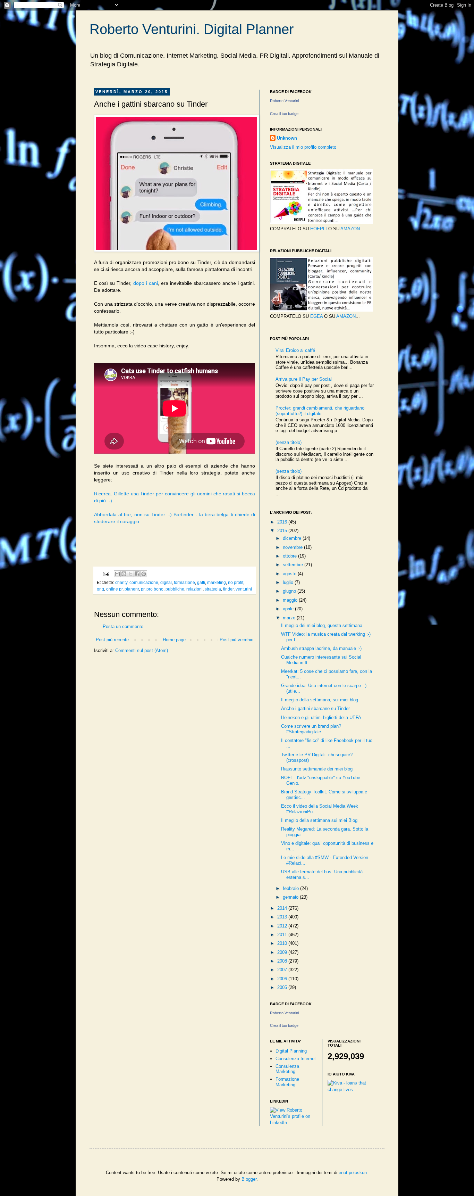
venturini (244, 589)
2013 (282, 916)
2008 (282, 961)
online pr (114, 589)
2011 (282, 934)
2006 (282, 978)
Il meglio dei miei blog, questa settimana (321, 625)
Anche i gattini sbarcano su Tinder (315, 708)
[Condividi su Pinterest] (143, 573)
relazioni (194, 589)
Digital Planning (291, 1051)
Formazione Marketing (287, 1082)
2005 (282, 987)
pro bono (154, 589)
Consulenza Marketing (287, 1069)
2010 (282, 943)
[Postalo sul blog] (123, 573)
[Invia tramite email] (117, 573)
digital (166, 582)
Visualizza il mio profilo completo (303, 147)
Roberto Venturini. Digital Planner (192, 29)
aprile (289, 608)
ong (100, 589)
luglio (289, 582)
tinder (228, 589)
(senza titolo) (289, 442)
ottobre (290, 556)
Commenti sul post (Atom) (141, 650)
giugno (290, 591)
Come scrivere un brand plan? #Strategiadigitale (311, 729)
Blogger (249, 1179)
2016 (282, 522)
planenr (132, 589)
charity (121, 582)
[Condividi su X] (130, 573)
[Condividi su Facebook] (137, 573)
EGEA (316, 316)
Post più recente (112, 639)
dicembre (293, 538)
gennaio (291, 897)
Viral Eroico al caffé (295, 350)
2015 (282, 530)
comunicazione (143, 582)
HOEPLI (318, 228)
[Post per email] (105, 573)
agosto (290, 573)
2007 (282, 969)
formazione (184, 582)
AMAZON (350, 228)
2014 (282, 908)
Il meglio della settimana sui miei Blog (319, 820)
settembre (293, 564)
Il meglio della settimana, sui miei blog (319, 699)
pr (142, 589)
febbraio (291, 888)
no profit (235, 582)
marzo (290, 617)
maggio (291, 600)
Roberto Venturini (284, 101)
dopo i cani (145, 283)
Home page (174, 639)
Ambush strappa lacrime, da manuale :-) (321, 648)
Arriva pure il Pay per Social (304, 379)
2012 (282, 926)
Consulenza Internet (296, 1058)
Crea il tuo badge (284, 114)
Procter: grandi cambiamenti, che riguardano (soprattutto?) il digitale (320, 410)
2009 (282, 952)
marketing (216, 582)
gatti (201, 582)
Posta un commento (123, 626)
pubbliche (175, 589)
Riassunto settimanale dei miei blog (317, 769)
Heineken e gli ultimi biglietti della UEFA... (323, 717)
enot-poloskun (353, 1172)
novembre (293, 547)
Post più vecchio (236, 639)
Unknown (287, 138)
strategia (213, 589)
